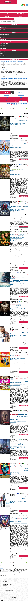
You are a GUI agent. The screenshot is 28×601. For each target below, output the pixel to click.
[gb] (17, 493)
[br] (18, 376)
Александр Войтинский (19, 207)
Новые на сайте (3, 31)
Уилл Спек (23, 446)
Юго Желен (23, 499)
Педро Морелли (18, 382)
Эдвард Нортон (21, 335)
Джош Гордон (17, 446)
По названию (2, 29)
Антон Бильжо (17, 472)
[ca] (17, 376)
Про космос (26, 280)
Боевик (11, 277)
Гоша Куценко (13, 240)
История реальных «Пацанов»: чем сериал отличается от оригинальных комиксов (14, 79)
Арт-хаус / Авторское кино (15, 465)
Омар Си (15, 501)
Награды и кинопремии (8, 587)
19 (13, 108)
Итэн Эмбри (16, 308)
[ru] (19, 116)
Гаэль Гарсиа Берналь (18, 384)
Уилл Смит (16, 335)
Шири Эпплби (21, 308)
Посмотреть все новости (4, 89)
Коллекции (5, 581)
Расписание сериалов (7, 584)
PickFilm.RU (7, 595)
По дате (6, 92)
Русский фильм (19, 118)
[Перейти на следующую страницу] (26, 108)
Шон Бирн (16, 307)
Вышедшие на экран (14, 41)
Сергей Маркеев (17, 523)
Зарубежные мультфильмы (15, 169)
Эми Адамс (16, 421)
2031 (21, 100)
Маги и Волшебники (20, 206)
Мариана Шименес (16, 385)
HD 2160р (14, 280)
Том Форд (16, 419)
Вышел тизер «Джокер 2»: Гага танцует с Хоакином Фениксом (12, 61)
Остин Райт (25, 418)
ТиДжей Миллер (13, 448)
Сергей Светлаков (22, 239)
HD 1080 (18, 120)
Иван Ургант (16, 239)
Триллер (12, 415)
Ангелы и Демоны (25, 305)
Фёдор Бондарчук (17, 209)
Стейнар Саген (19, 176)
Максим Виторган (19, 474)
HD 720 (15, 206)
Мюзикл (22, 169)
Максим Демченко (18, 521)
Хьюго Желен (17, 499)
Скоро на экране (6, 579)
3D (27, 143)
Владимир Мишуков (26, 470)
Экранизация (25, 416)
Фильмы (21, 10)
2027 (21, 97)
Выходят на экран (14, 24)
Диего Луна (23, 283)
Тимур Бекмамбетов (18, 238)
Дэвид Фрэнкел (17, 333)
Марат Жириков (22, 358)
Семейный (12, 145)
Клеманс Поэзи (20, 501)
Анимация (12, 378)
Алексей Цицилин (18, 147)
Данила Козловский (17, 123)
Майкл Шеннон (13, 422)
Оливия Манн (23, 447)
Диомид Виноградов (17, 149)
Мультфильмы (20, 13)
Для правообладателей (8, 590)
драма (23, 118)
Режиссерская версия (24, 120)
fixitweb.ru (17, 598)
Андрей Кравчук (17, 121)
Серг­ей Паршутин (13, 359)
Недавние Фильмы (4, 43)
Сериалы (7, 13)
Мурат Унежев (16, 358)
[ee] (21, 463)
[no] (20, 164)
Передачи (7, 16)
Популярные (2, 45)
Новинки (7, 10)
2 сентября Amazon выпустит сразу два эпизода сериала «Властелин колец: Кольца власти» (13, 69)
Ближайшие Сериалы (4, 34)
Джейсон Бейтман (17, 447)
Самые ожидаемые (4, 27)
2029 (7, 100)
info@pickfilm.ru (14, 597)
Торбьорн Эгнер (26, 172)
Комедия (12, 234)
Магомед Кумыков (18, 356)
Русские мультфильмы (20, 144)
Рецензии (5, 582)
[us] (19, 301)
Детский (11, 518)
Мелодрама (24, 414)
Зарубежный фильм (17, 277)
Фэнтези (16, 145)
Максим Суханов (18, 124)
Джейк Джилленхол (22, 421)
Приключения (12, 144)
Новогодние (26, 206)
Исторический (13, 118)
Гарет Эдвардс (17, 281)
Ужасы (19, 304)
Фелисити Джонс (17, 283)
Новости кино (5, 585)
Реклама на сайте (6, 591)
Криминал (20, 414)
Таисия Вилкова (17, 210)
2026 (7, 97)
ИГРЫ (7, 19)
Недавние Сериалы (4, 51)
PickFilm (9, 2)
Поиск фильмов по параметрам (6, 23)
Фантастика (12, 278)
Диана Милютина (23, 523)
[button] (23, 136)
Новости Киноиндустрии (14, 59)
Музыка (21, 16)
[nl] (19, 164)
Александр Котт (18, 237)
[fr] (19, 493)
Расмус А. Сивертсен (18, 174)
